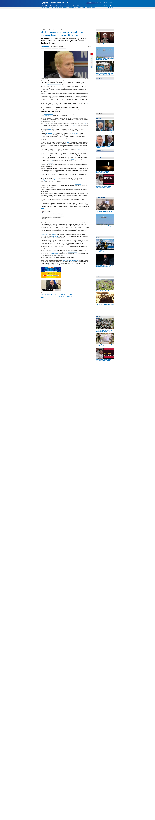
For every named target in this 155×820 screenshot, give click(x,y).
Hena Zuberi (78, 184)
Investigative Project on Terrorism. (50, 265)
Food (51, 7)
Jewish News (69, 5)
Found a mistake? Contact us (65, 296)
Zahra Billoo (44, 234)
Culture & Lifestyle (58, 7)
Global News (63, 5)
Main (43, 5)
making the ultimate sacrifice (48, 180)
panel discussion (55, 236)
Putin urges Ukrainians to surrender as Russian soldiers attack (57, 294)
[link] (105, 44)
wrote (72, 159)
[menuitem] (43, 6)
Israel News (56, 5)
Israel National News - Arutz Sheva (51, 3)
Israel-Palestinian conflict (66, 105)
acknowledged (54, 253)
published (50, 163)
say (85, 123)
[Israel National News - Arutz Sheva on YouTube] (110, 6)
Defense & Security (77, 5)
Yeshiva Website (81, 7)
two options (47, 115)
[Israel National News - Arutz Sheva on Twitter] (104, 6)
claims (80, 149)
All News (47, 5)
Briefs (51, 5)
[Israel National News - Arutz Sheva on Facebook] (106, 6)
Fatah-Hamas (48, 48)
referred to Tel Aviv (72, 252)
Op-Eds (43, 7)
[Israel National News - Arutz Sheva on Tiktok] (113, 6)
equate (86, 103)
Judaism (47, 7)
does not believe (48, 114)
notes (68, 142)
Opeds (50, 29)
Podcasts (65, 7)
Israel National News (45, 29)
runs (52, 160)
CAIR (43, 48)
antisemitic (54, 234)
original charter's (75, 133)
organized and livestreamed (54, 84)
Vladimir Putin (55, 48)
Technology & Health (72, 7)
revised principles (50, 133)
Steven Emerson (62, 48)
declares (75, 125)
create (50, 129)
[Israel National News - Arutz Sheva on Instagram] (108, 6)
